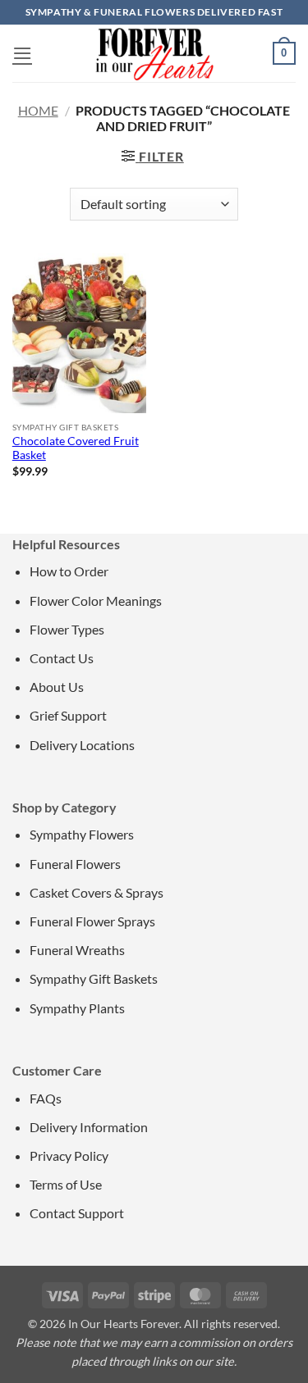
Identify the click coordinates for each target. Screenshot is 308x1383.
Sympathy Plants (77, 1008)
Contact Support (77, 1213)
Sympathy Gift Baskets (94, 978)
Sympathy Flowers (82, 834)
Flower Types (67, 629)
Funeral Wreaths (77, 950)
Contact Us (62, 658)
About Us (57, 686)
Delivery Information (89, 1127)
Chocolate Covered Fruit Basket (75, 448)
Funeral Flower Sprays (92, 921)
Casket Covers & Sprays (96, 892)
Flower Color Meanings (96, 600)
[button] (22, 53)
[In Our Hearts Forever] (154, 53)
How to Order (69, 571)
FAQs (46, 1098)
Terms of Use (66, 1184)
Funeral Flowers (75, 863)
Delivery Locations (82, 745)
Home (38, 110)
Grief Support (68, 715)
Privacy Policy (69, 1155)
